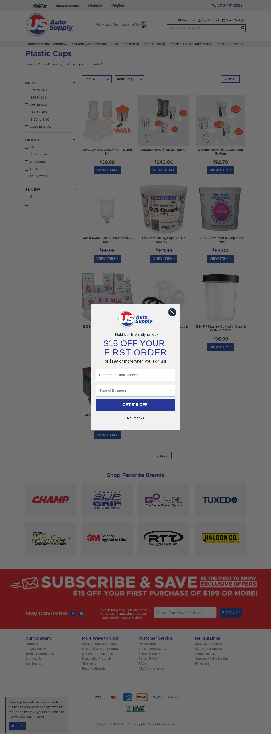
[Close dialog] (172, 312)
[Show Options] (171, 390)
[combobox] (134, 390)
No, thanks (135, 418)
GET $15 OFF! (135, 404)
